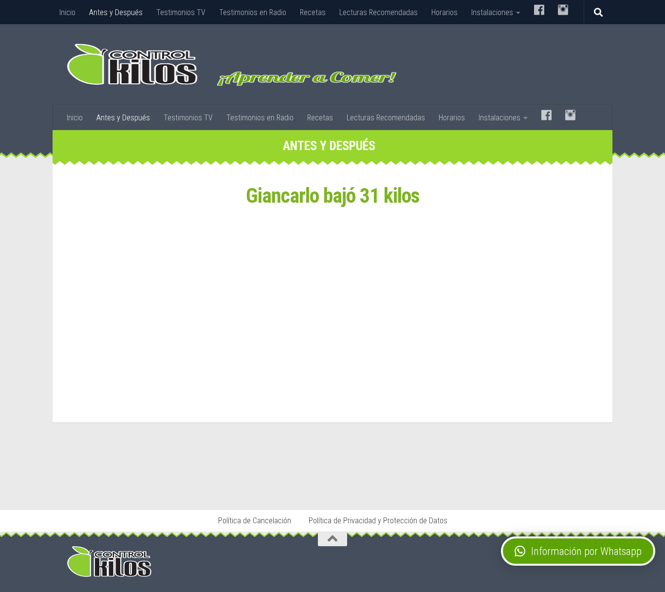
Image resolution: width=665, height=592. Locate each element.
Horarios (444, 12)
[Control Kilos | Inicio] (231, 65)
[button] (578, 551)
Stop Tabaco (213, 481)
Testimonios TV (180, 12)
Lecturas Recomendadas (378, 12)
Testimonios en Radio (252, 12)
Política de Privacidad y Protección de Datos (378, 520)
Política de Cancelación (254, 520)
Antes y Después (116, 12)
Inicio (67, 12)
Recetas (313, 12)
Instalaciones (492, 12)
